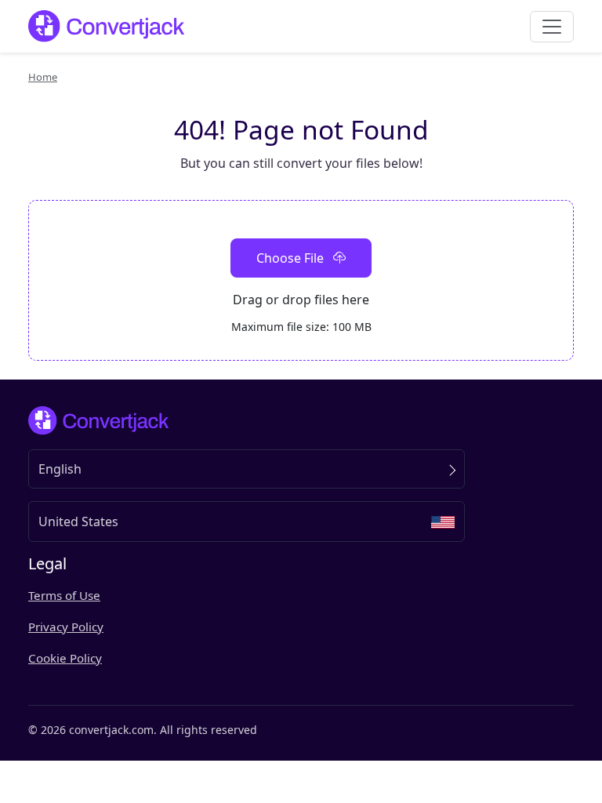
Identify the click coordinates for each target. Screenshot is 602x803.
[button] (246, 521)
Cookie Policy (65, 658)
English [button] (60, 469)
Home (42, 77)
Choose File (291, 258)
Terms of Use (64, 595)
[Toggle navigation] (552, 26)
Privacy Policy (65, 626)
